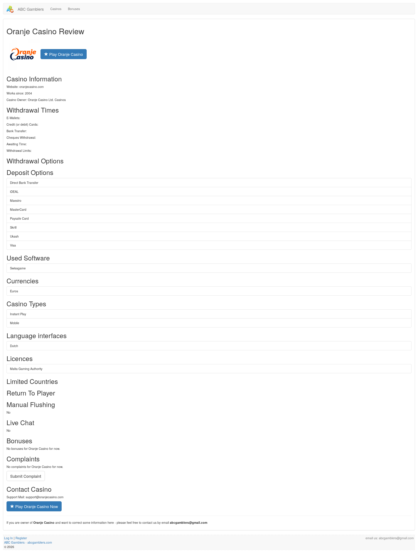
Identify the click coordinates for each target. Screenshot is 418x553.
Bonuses (74, 9)
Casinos (55, 9)
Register (21, 538)
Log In (8, 538)
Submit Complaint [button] (25, 476)
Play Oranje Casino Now (36, 506)
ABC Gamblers (30, 9)
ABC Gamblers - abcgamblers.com (28, 542)
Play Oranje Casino (65, 54)
